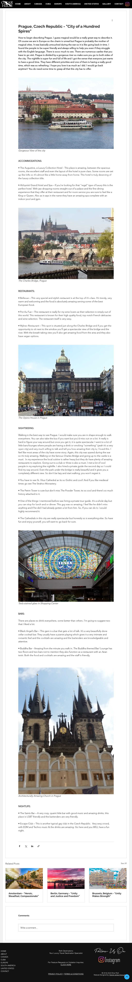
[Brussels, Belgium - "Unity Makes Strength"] (107, 878)
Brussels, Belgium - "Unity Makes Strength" (106, 894)
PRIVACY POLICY (55, 974)
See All (124, 863)
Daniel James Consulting (118, 975)
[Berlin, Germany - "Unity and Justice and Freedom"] (66, 878)
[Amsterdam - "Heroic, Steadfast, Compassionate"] (24, 878)
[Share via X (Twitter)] (26, 846)
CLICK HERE (66, 965)
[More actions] (112, 20)
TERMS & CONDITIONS (74, 974)
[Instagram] (127, 4)
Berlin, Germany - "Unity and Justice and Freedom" (65, 894)
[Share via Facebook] (19, 846)
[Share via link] (38, 846)
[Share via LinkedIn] (32, 846)
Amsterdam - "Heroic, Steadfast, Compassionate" (24, 894)
